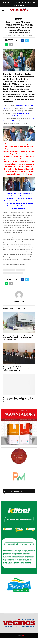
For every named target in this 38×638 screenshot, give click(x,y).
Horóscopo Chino (18, 2)
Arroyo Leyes (19, 19)
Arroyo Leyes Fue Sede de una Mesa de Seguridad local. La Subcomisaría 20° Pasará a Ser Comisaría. (17, 369)
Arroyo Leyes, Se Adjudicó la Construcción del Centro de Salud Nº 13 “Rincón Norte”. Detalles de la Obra (18, 338)
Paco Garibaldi (18, 273)
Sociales (26, 2)
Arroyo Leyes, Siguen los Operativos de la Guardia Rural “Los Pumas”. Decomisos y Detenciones (18, 400)
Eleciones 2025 (8, 273)
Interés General (7, 2)
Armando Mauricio (9, 270)
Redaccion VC (12, 35)
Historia (32, 2)
